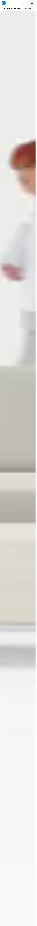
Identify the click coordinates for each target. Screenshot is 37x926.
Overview (28, 8)
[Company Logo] (4, 3)
